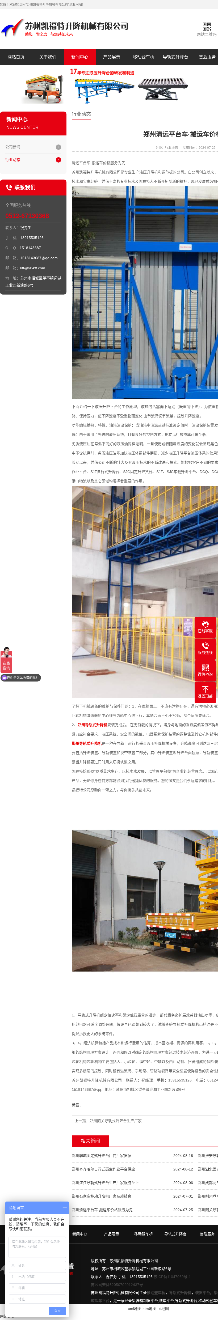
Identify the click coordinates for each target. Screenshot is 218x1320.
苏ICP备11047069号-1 (172, 1277)
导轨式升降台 (175, 57)
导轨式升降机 (180, 1293)
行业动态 (12, 159)
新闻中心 (79, 57)
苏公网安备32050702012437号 (117, 1285)
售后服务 (207, 1234)
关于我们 (47, 57)
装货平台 (202, 1293)
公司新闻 (12, 147)
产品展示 (111, 57)
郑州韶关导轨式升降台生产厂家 (116, 1121)
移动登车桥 (143, 57)
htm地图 (149, 1308)
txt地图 (163, 1308)
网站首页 (15, 57)
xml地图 (134, 1308)
